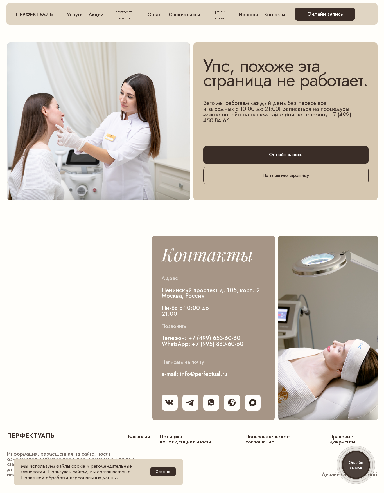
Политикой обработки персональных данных (69, 477)
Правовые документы (342, 439)
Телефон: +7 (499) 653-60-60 (201, 338)
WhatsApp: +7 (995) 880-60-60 (202, 344)
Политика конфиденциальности (185, 439)
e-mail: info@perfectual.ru (194, 374)
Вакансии (139, 436)
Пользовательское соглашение (267, 439)
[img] (253, 403)
